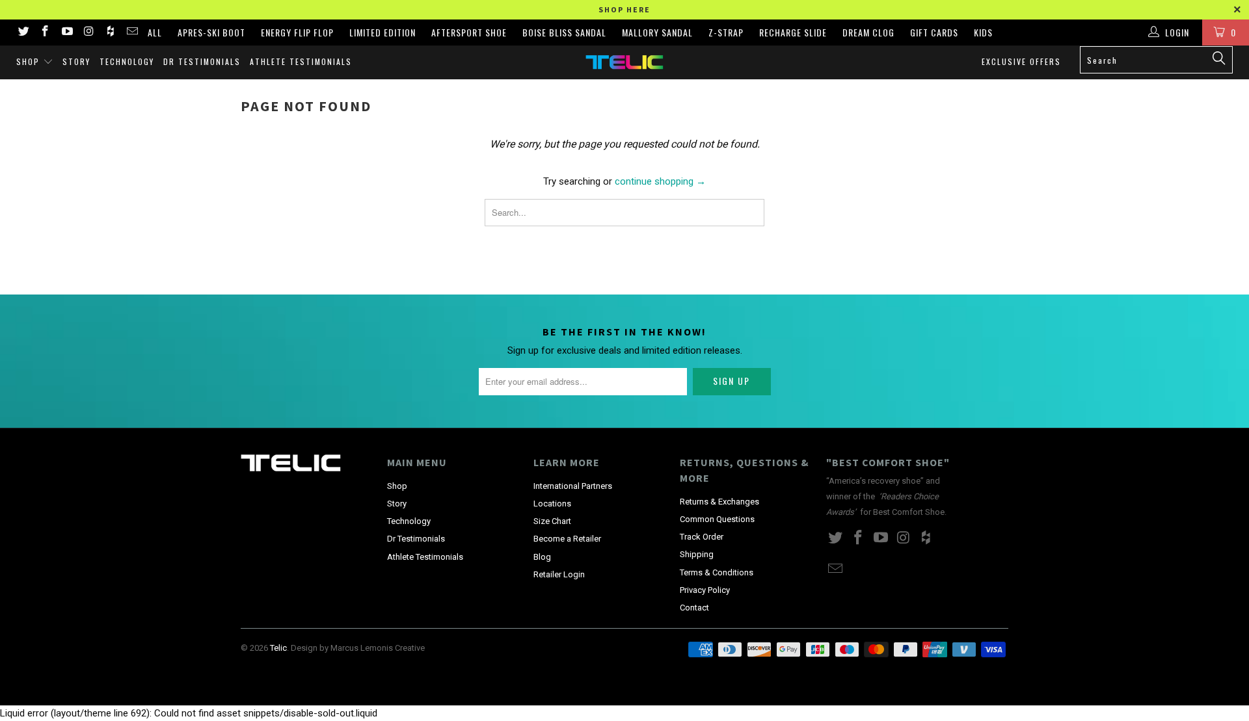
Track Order (701, 537)
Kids (983, 32)
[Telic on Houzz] (109, 32)
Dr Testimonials (202, 61)
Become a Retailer (567, 539)
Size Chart (552, 521)
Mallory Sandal (657, 32)
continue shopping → (660, 181)
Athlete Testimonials (301, 61)
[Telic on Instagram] (88, 32)
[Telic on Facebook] (44, 32)
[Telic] (624, 62)
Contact (694, 607)
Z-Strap (726, 32)
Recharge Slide (793, 32)
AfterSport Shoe (469, 32)
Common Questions (717, 519)
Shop (29, 61)
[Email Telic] (132, 32)
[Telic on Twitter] (22, 32)
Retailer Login (559, 574)
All (155, 32)
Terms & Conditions (716, 572)
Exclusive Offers (1021, 61)
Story (76, 61)
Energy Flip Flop (297, 32)
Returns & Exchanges (719, 501)
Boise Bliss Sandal (564, 32)
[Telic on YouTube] (66, 32)
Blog (542, 557)
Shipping (697, 554)
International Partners (572, 486)
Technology (127, 61)
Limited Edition (382, 32)
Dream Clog (868, 32)
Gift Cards (934, 32)
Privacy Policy (705, 590)
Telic (278, 648)
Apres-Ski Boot (211, 32)
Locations (552, 503)
